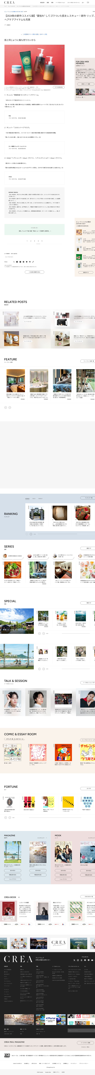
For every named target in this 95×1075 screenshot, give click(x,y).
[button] (5, 407)
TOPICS (5, 998)
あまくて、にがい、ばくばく (74, 983)
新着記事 (42, 2)
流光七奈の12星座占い (88, 974)
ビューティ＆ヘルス (9, 256)
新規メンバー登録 (86, 84)
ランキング (6, 989)
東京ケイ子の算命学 (88, 978)
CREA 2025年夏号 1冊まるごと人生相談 (40, 990)
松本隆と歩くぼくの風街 (57, 978)
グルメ (5, 976)
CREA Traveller (40, 1072)
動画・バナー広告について (44, 1063)
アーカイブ (6, 991)
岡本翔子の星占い (87, 971)
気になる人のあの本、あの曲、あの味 (58, 972)
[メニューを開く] (88, 2)
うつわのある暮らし (24, 991)
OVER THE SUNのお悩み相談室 (58, 980)
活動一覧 (38, 1033)
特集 (52, 2)
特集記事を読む (12, 874)
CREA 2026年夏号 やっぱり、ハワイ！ (40, 972)
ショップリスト (12, 879)
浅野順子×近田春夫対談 (57, 975)
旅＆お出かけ (7, 974)
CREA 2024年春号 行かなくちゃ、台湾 (40, 1009)
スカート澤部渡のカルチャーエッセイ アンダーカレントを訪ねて (74, 987)
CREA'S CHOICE (7, 996)
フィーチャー (7, 994)
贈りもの (6, 971)
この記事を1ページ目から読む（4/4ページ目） (35, 34)
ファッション (7, 985)
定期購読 (65, 1063)
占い (83, 2)
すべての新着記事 (7, 969)
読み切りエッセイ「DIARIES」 (74, 974)
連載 (48, 2)
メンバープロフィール (40, 1031)
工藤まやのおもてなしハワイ (26, 980)
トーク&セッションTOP (57, 969)
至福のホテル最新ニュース (25, 982)
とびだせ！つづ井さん (72, 976)
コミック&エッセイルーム (73, 2)
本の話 (63, 1072)
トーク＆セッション (60, 2)
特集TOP (38, 969)
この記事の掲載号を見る (34, 272)
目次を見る (12, 870)
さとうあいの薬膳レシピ (25, 988)
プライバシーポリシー (83, 1063)
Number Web (48, 1072)
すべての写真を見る (59, 87)
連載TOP (22, 969)
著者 (21, 1033)
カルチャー (6, 978)
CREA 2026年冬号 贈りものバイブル (40, 981)
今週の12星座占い (87, 976)
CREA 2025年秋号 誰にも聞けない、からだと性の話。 (42, 986)
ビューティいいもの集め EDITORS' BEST (15, 11)
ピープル (22, 1031)
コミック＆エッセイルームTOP (74, 969)
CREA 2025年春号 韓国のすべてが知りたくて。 (42, 994)
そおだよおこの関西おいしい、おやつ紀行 (26, 985)
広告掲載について (55, 1063)
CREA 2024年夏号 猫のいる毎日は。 (40, 1005)
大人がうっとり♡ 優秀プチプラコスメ (26, 998)
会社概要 (26, 1063)
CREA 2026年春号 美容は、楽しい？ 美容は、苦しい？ (42, 977)
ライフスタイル (7, 981)
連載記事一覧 (85, 272)
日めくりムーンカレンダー (89, 981)
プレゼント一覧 (79, 97)
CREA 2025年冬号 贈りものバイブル (40, 998)
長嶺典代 (8, 25)
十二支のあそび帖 (71, 978)
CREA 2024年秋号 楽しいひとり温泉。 (40, 1002)
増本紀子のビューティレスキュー (26, 1001)
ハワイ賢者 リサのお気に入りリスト (26, 977)
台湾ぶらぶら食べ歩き (24, 971)
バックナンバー (41, 838)
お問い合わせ (34, 1063)
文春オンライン (56, 1072)
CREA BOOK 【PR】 (8, 1033)
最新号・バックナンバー (9, 1031)
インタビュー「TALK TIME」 (74, 981)
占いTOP (86, 969)
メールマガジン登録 (85, 1042)
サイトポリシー (74, 1063)
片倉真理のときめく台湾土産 (26, 974)
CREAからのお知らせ (8, 1001)
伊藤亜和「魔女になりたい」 (74, 971)
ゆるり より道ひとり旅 (72, 991)
